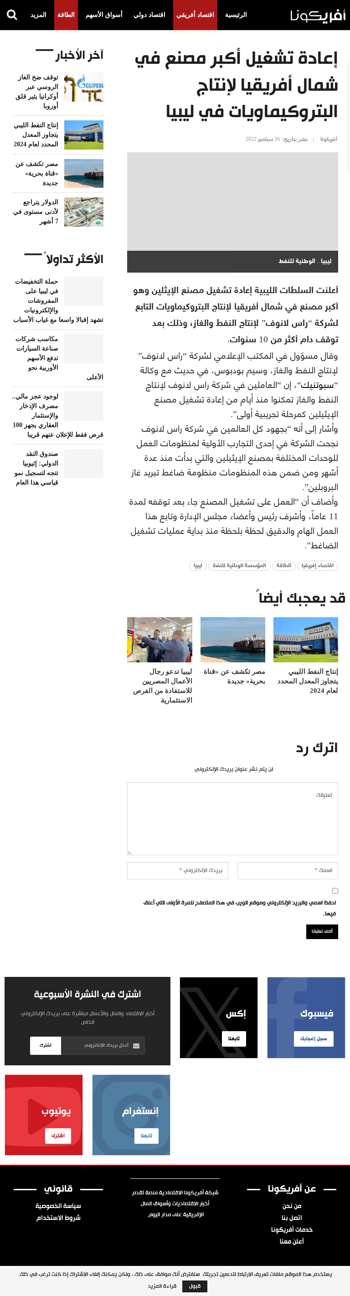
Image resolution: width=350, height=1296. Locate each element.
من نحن (292, 1206)
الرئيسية (236, 14)
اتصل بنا (292, 1218)
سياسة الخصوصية (58, 1206)
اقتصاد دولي (149, 14)
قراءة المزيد (162, 1286)
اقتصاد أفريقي (195, 14)
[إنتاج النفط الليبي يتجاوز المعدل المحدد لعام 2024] (305, 640)
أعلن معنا (292, 1242)
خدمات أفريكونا (292, 1230)
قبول (195, 1286)
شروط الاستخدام (58, 1218)
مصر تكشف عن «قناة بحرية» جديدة (36, 173)
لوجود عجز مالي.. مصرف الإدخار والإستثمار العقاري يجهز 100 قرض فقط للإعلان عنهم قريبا (57, 415)
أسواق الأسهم (104, 14)
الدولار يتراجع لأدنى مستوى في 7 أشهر (35, 212)
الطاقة (66, 14)
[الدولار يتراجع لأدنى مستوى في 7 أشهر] (83, 212)
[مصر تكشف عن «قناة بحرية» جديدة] (233, 640)
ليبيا (198, 566)
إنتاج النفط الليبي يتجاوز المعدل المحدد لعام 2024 (36, 135)
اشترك (45, 1045)
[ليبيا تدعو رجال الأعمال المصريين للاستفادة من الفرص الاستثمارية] (159, 640)
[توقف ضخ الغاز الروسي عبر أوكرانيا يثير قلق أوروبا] (83, 87)
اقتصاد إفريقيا (318, 566)
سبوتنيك (317, 383)
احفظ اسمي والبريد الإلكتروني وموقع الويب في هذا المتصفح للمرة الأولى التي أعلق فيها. (240, 908)
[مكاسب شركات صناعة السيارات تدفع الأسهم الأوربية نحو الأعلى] (83, 348)
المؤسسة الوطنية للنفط (239, 566)
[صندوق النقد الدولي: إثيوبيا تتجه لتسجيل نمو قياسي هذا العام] (83, 463)
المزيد (38, 14)
